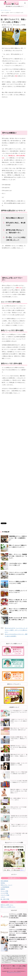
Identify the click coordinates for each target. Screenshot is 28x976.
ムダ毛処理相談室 (5, 887)
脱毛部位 (3, 883)
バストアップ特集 (5, 895)
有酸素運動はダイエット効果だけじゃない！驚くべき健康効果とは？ (18, 538)
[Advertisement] (14, 114)
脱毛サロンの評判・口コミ (7, 904)
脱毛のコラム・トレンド (6, 885)
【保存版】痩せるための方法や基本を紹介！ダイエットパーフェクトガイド (18, 817)
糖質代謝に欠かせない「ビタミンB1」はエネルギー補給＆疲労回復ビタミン (18, 747)
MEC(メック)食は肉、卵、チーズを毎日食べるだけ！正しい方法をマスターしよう (18, 601)
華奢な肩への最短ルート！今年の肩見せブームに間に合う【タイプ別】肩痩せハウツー (18, 791)
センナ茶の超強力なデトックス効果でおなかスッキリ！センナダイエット (18, 712)
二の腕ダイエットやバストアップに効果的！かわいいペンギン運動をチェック (18, 721)
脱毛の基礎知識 (4, 881)
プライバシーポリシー (16, 972)
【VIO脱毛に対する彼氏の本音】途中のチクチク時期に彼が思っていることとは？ (18, 939)
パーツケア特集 (4, 893)
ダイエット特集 (4, 891)
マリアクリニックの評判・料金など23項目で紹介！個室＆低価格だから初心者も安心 (18, 915)
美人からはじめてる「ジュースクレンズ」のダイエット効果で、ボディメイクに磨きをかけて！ (16, 630)
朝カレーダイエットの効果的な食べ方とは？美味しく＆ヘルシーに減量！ (18, 610)
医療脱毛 (3, 889)
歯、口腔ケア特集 (5, 899)
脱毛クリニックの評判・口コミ (8, 907)
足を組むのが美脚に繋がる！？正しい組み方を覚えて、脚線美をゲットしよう (18, 738)
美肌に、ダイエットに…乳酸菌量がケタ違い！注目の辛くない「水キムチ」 (18, 556)
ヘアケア (3, 897)
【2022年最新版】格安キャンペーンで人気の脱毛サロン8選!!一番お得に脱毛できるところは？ (18, 946)
